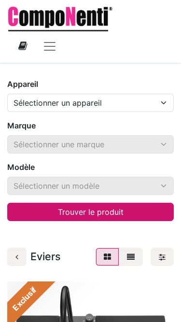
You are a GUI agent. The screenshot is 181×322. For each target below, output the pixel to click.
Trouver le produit (91, 212)
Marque (21, 125)
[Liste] (131, 257)
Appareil (22, 84)
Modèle (21, 167)
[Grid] (107, 257)
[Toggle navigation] (49, 46)
